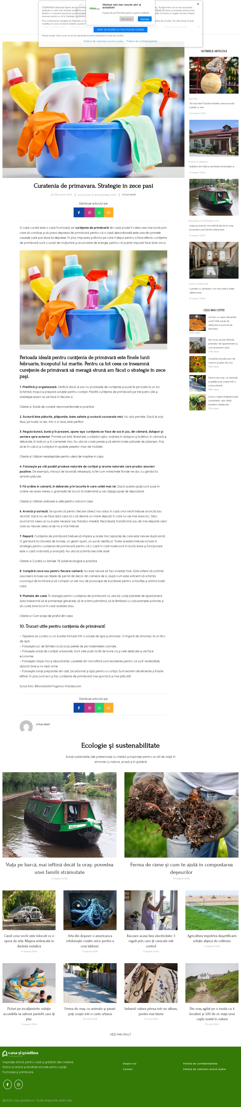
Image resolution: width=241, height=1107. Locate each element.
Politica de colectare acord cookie (204, 1069)
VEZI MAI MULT (120, 1034)
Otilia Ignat (129, 194)
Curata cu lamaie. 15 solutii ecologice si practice (65, 561)
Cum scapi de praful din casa (53, 616)
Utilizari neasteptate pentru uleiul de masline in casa (68, 456)
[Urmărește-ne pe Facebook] (7, 1084)
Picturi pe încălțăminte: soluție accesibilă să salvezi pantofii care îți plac (29, 1014)
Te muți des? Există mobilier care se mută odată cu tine (211, 105)
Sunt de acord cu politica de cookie (120, 29)
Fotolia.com (73, 686)
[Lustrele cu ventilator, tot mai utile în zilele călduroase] (214, 260)
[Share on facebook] (79, 212)
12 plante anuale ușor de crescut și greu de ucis (221, 360)
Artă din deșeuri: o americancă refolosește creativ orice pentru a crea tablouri (90, 941)
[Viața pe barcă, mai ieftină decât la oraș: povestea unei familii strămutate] (214, 197)
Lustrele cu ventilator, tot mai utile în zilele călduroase (211, 290)
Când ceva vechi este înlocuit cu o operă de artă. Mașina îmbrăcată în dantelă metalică (29, 941)
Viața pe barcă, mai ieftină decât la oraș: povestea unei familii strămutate (211, 227)
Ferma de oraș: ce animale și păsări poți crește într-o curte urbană (223, 381)
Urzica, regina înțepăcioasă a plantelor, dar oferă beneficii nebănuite (223, 400)
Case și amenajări (198, 284)
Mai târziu (126, 19)
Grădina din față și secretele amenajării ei (211, 166)
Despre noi (129, 1063)
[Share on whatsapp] (99, 212)
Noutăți (193, 99)
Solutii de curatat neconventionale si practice (63, 407)
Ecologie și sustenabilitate (97, 194)
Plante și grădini (198, 162)
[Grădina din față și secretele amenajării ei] (214, 138)
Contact (128, 1069)
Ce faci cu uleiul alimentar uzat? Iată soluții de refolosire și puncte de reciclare (222, 323)
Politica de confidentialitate (200, 1063)
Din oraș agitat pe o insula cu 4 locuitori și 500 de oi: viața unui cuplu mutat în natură (212, 1014)
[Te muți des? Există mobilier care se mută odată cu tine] (214, 75)
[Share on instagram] (89, 212)
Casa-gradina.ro (20, 1054)
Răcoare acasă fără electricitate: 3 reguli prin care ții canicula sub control (151, 941)
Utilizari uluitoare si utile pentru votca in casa (63, 501)
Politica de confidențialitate (142, 41)
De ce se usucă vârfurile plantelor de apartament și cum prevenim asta (223, 343)
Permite (145, 19)
